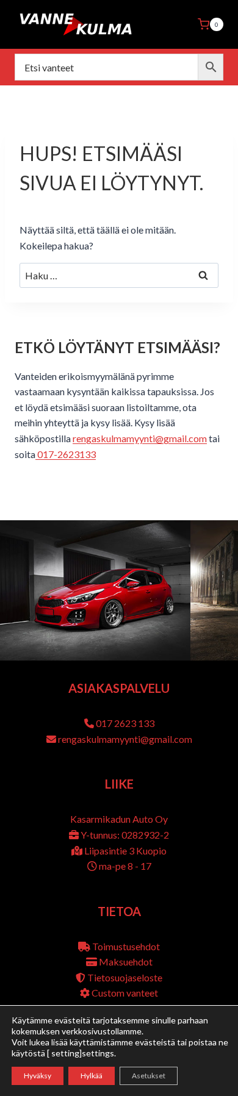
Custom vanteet (125, 992)
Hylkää (92, 1075)
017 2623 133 (125, 723)
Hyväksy (37, 1075)
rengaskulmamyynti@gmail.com (140, 438)
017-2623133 (65, 454)
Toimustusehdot (126, 946)
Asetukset (148, 1075)
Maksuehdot (126, 961)
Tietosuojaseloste (124, 977)
